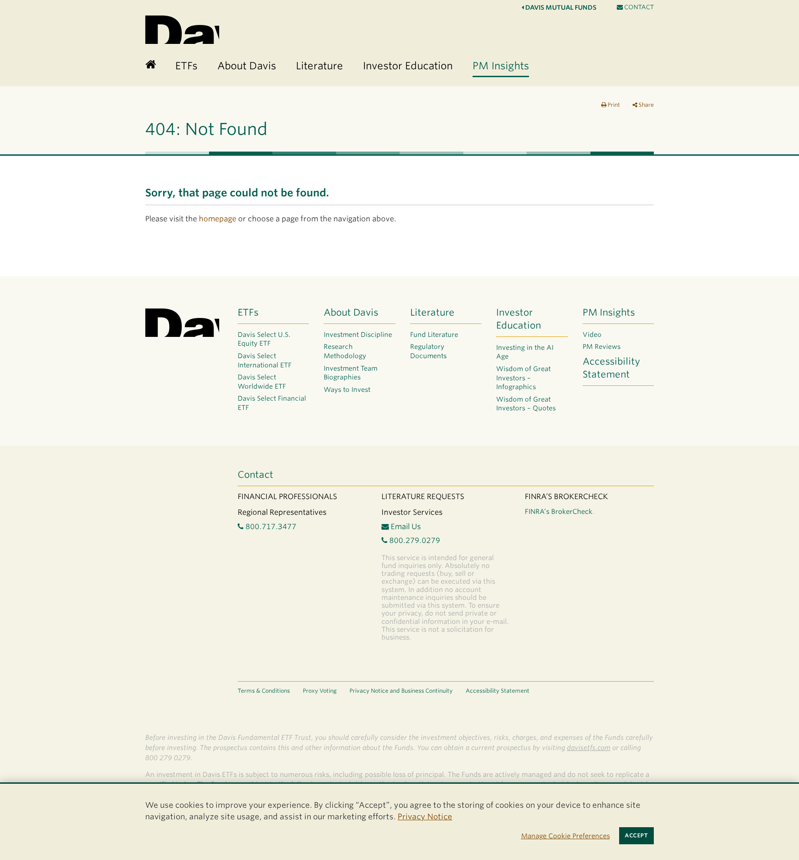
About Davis (351, 312)
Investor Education (518, 319)
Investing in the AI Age (524, 352)
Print (613, 104)
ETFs (248, 312)
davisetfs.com (588, 747)
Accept (636, 835)
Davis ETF (182, 28)
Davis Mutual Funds (560, 7)
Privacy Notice (425, 816)
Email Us (405, 526)
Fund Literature (434, 334)
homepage (217, 218)
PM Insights (609, 312)
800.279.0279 (413, 540)
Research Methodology (345, 351)
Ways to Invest (347, 389)
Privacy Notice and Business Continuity (401, 690)
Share (645, 104)
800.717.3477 (270, 526)
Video (592, 334)
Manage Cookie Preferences (565, 836)
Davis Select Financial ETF (272, 403)
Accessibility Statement (611, 368)
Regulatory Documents (428, 351)
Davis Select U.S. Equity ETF (264, 339)
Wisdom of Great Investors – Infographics (523, 377)
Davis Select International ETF (264, 360)
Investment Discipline (358, 334)
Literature (432, 312)
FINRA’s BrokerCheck (558, 511)
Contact (638, 7)
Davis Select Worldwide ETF (262, 381)
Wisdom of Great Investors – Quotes (526, 404)
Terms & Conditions (264, 690)
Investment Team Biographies (350, 373)
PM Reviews (602, 346)
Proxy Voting (320, 690)
